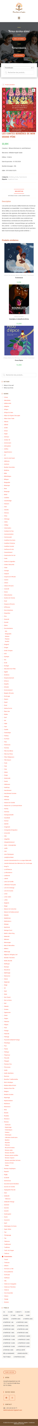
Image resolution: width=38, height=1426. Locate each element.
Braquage (7, 491)
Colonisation (7, 528)
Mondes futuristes (9, 957)
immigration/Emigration (10, 830)
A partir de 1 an (8, 1322)
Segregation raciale (9, 1190)
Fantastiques (8, 1130)
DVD (5, 653)
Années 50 (7, 440)
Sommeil (6, 1205)
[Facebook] (6, 1397)
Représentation (8, 1100)
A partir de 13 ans (9, 1343)
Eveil (5, 717)
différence (7, 607)
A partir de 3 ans (8, 1325)
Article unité (20, 1350)
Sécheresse (7, 1180)
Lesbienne (7, 875)
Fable (5, 723)
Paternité (6, 1033)
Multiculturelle (8, 960)
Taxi (5, 1232)
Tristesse (7, 1262)
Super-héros (7, 1229)
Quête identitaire (9, 1073)
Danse (6, 592)
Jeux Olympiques (9, 854)
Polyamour (7, 1055)
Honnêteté (7, 818)
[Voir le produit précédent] (3, 84)
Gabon (6, 772)
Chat (5, 506)
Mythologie (7, 973)
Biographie (7, 482)
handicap (7, 787)
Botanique (7, 485)
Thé (5, 1238)
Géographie (8, 634)
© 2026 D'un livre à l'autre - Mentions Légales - (16, 1422)
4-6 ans (27, 1312)
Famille (6, 729)
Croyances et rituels (10, 576)
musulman (7, 970)
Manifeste (7, 927)
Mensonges (7, 942)
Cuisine (6, 579)
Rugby (6, 1174)
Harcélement (7, 790)
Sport (5, 1223)
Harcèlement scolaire (10, 793)
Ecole (5, 662)
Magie (6, 906)
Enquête (6, 684)
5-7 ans (13, 1315)
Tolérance (8, 1198)
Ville (5, 1281)
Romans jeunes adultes (11, 1155)
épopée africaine (9, 693)
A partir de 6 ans (22, 1329)
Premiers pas (8, 1064)
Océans (6, 1009)
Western (6, 1302)
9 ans (28, 1315)
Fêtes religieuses (9, 757)
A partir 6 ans (27, 1319)
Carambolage (8, 500)
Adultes (5, 1319)
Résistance (7, 1106)
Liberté (6, 878)
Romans (6, 1122)
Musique (6, 967)
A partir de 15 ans (9, 1346)
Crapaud (6, 573)
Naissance (7, 976)
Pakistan (6, 1021)
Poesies (7, 639)
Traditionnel (7, 1244)
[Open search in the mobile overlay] (19, 73)
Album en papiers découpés (12, 415)
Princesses (7, 1067)
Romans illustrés (9, 1152)
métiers (6, 948)
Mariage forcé (8, 930)
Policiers (7, 1145)
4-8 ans (5, 1315)
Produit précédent (10, 84)
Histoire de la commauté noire (13, 805)
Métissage (17, 358)
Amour (6, 430)
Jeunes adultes (22, 1353)
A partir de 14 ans (23, 1343)
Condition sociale (9, 546)
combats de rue (9, 531)
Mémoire (6, 939)
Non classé (7, 997)
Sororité (6, 1211)
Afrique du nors (8, 412)
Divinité (6, 622)
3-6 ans (10, 1312)
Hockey (6, 808)
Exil (13, 358)
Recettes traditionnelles (11, 1079)
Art (5, 455)
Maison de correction (10, 909)
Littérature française (10, 884)
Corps (5, 567)
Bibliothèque (7, 476)
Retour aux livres (8, 388)
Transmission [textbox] (18, 68)
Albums (6, 275)
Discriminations (8, 610)
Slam (5, 1193)
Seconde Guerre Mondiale (11, 1183)
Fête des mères (8, 751)
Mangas (6, 924)
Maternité (7, 936)
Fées (5, 742)
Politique (6, 1052)
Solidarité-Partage (9, 1201)
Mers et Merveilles (9, 945)
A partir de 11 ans (9, 1339)
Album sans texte (9, 418)
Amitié (6, 427)
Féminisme (7, 744)
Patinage (6, 1036)
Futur (5, 769)
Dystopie (6, 656)
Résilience (7, 1103)
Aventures (8, 1124)
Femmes (6, 748)
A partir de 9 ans (22, 1332)
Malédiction (7, 918)
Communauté (8, 537)
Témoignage (7, 1235)
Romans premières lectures (13, 1160)
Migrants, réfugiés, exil (10, 954)
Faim (5, 726)
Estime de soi (8, 708)
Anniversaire (7, 443)
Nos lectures (11, 275)
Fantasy (6, 735)
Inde (5, 836)
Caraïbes (6, 497)
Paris (5, 1027)
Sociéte (7, 641)
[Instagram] (12, 1397)
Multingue (7, 963)
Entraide (6, 687)
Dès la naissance (8, 1353)
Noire (5, 994)
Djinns (6, 625)
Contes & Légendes (9, 561)
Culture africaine (9, 586)
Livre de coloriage (9, 887)
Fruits (5, 763)
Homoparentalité (9, 814)
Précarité (6, 1058)
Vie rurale (7, 1274)
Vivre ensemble (8, 1293)
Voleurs (6, 1296)
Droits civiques (8, 650)
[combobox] (19, 67)
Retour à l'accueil (9, 385)
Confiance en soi (9, 549)
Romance (6, 1119)
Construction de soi (9, 555)
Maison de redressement (11, 912)
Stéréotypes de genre (10, 1226)
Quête (6, 1070)
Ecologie (6, 665)
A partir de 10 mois (24, 1336)
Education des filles (10, 668)
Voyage (6, 1299)
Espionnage (8, 1127)
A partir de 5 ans (8, 1329)
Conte (16, 177)
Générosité (7, 778)
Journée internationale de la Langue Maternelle (17, 860)
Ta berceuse (19, 277)
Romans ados (9, 1150)
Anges (6, 433)
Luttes (6, 900)
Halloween (7, 784)
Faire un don (9, 1372)
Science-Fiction (9, 1163)
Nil (5, 988)
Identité (6, 824)
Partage (6, 1030)
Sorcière (6, 1208)
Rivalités (6, 1116)
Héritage (6, 796)
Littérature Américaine (11, 1137)
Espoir (6, 702)
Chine (5, 516)
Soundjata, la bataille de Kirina (19, 319)
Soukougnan (7, 1214)
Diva (5, 616)
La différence (8, 869)
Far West (6, 738)
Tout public (7, 1357)
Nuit (5, 1003)
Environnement (8, 690)
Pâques (6, 1024)
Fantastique (7, 732)
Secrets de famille (9, 1186)
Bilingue (6, 479)
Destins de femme (9, 598)
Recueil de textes (10, 1147)
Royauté (6, 1171)
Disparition (7, 613)
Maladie (6, 915)
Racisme (6, 1076)
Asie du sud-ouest (9, 458)
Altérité (6, 424)
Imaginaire (7, 827)
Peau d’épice (19, 360)
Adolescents (7, 403)
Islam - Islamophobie (10, 845)
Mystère (7, 1140)
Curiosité (6, 589)
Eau (5, 659)
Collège (6, 525)
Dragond (6, 644)
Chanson (6, 503)
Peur (5, 1046)
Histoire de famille (9, 802)
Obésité (6, 1006)
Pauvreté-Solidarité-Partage (12, 1040)
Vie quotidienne (8, 1271)
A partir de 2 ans (21, 1322)
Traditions (7, 1247)
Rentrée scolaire (8, 1094)
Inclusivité (7, 833)
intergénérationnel (9, 842)
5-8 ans (20, 1315)
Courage (6, 570)
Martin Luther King (9, 933)
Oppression (7, 1012)
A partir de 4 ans (22, 1325)
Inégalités (7, 839)
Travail (6, 1259)
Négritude (7, 982)
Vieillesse (7, 1277)
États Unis (7, 711)
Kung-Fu (6, 866)
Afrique (5, 358)
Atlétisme (7, 461)
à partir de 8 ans (19, 1357)
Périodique (7, 1043)
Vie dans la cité (8, 1268)
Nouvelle (7, 1142)
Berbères (11, 177)
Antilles (6, 449)
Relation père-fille (9, 1088)
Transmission (23, 177)
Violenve (6, 1290)
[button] (19, 18)
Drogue (6, 647)
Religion (6, 1091)
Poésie (6, 1049)
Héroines (6, 799)
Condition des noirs (9, 540)
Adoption (6, 406)
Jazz (5, 851)
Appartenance (8, 452)
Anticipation (7, 446)
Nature (6, 979)
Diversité (6, 619)
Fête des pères (8, 754)
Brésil (5, 494)
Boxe (5, 488)
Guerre (6, 781)
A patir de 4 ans (8, 1350)
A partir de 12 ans (23, 1339)
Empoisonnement (9, 678)
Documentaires (8, 628)
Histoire (7, 636)
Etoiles (6, 714)
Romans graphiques (10, 1168)
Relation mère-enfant (21, 275)
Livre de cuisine (8, 891)
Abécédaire (7, 400)
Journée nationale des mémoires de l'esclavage (18, 863)
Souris (6, 1217)
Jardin (6, 848)
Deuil (5, 601)
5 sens (6, 397)
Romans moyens (9, 1158)
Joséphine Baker (9, 857)
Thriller (7, 1165)
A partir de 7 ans (8, 1332)
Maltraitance (7, 921)
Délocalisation (8, 595)
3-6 (4, 1312)
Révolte (6, 1112)
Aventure (6, 464)
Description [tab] (19, 191)
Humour (6, 821)
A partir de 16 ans (23, 1346)
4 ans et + (19, 1312)
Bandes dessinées (19, 316)
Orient (6, 1015)
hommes (6, 811)
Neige (5, 985)
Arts (6, 631)
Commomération (9, 534)
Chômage (6, 519)
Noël (5, 991)
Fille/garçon (7, 760)
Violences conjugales (10, 1284)
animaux (6, 437)
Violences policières (10, 1287)
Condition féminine (9, 543)
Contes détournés (9, 564)
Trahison (6, 1253)
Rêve (5, 1109)
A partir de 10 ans (13, 179)
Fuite (5, 766)
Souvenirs (7, 1220)
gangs (6, 775)
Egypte (6, 672)
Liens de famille (9, 881)
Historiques (8, 1135)
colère (6, 522)
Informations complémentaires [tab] (19, 195)
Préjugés (6, 1061)
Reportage (7, 1097)
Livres (6, 893)
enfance (6, 681)
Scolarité (6, 1177)
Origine (6, 1018)
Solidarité (6, 1196)
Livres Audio (7, 897)
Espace (6, 699)
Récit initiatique (8, 1082)
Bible (5, 473)
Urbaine (6, 1265)
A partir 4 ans (15, 1319)
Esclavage (7, 696)
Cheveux (6, 513)
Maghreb (6, 903)
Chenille (6, 509)
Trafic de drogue (9, 1250)
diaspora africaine (9, 604)
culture (6, 582)
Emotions (6, 675)
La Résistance (8, 872)
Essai (5, 705)
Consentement (8, 552)
